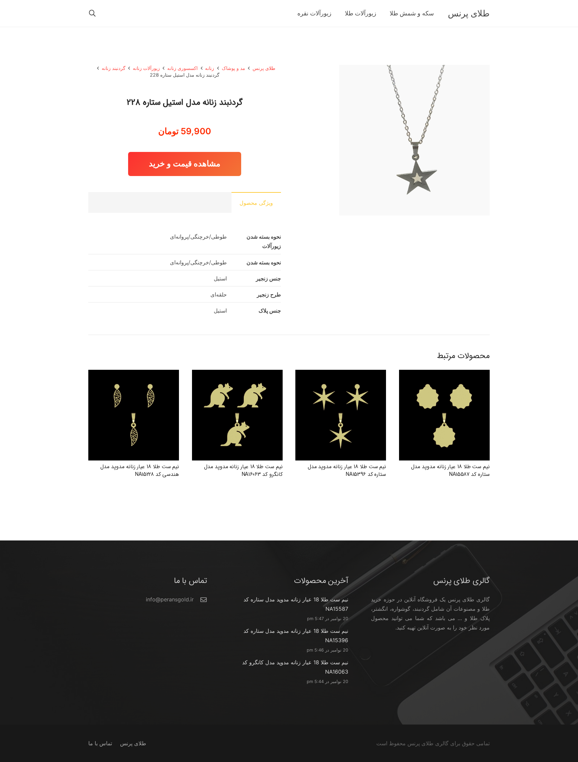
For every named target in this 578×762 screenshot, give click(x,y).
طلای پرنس (264, 68)
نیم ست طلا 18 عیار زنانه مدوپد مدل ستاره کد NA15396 (347, 470)
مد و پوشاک (233, 68)
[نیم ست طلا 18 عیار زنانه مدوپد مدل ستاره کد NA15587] (444, 374)
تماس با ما (100, 743)
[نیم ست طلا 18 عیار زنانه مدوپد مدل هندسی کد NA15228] (133, 374)
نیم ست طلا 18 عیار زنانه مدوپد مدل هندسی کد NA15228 (139, 470)
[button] (92, 13)
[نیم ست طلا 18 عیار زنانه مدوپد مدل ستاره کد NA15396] (340, 374)
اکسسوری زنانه (182, 68)
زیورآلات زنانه (146, 68)
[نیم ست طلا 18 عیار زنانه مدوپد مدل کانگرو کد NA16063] (237, 374)
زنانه (209, 68)
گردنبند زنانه (113, 68)
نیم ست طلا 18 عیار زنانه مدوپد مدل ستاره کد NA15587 (450, 470)
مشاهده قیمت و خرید (184, 163)
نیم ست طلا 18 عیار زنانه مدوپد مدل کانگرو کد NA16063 (243, 470)
